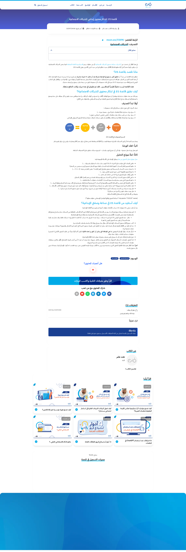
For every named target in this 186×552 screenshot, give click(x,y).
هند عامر (121, 357)
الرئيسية (109, 5)
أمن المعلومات (65, 419)
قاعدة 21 (114, 258)
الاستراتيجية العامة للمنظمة (75, 64)
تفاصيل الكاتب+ (130, 368)
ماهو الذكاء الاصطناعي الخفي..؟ (60, 441)
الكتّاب (72, 5)
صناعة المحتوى (124, 258)
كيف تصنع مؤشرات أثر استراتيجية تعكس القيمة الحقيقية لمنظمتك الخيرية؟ (136, 409)
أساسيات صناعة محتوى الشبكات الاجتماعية (108, 64)
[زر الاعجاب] (93, 269)
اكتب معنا (79, 5)
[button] (51, 50)
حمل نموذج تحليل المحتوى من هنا (128, 159)
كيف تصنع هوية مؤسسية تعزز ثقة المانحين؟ (56, 409)
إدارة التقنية (147, 387)
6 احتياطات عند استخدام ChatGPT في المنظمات (138, 441)
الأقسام (94, 5)
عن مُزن (101, 5)
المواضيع (87, 5)
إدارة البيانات (106, 387)
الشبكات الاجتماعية (119, 44)
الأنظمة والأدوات (146, 419)
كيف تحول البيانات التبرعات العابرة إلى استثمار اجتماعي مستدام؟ (96, 409)
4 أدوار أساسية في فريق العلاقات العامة (98, 441)
